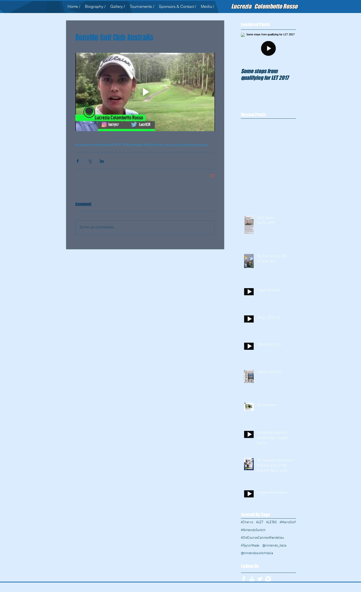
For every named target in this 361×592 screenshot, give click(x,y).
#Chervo (247, 522)
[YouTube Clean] (252, 579)
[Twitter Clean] (260, 579)
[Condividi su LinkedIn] (101, 161)
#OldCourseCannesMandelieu (262, 538)
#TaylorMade (250, 546)
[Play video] (145, 92)
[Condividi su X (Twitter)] (89, 161)
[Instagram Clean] (268, 579)
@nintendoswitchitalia (257, 553)
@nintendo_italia (274, 546)
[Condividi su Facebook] (77, 161)
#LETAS (271, 522)
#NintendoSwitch (253, 530)
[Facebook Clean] (244, 579)
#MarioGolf (288, 522)
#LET (259, 522)
